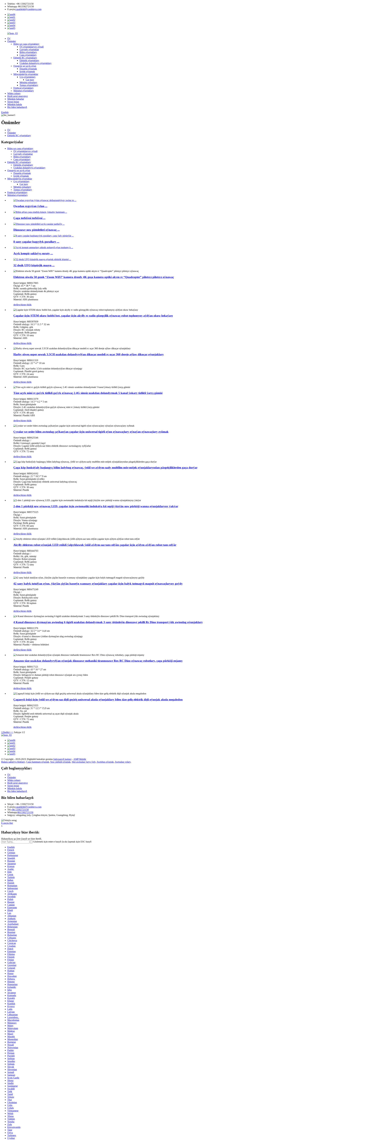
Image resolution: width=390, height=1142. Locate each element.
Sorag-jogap (13, 101)
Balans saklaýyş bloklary (13, 762)
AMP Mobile (79, 759)
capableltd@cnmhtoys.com (28, 9)
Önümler (11, 41)
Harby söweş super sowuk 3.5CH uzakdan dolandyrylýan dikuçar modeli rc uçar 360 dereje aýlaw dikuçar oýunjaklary (88, 354)
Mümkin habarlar (15, 99)
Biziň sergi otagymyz (17, 96)
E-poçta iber (7, 823)
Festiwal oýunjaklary (23, 88)
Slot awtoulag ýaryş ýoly (84, 762)
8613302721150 (25, 812)
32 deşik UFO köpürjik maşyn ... (34, 265)
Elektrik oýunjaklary (29, 60)
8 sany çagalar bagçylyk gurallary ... (36, 241)
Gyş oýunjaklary (27, 77)
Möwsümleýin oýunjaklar (25, 74)
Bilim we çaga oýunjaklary (26, 44)
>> (12, 732)
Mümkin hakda (14, 104)
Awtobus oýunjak (105, 762)
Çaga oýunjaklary (28, 55)
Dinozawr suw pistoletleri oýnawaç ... (36, 229)
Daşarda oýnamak (28, 68)
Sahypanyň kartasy (62, 759)
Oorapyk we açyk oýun (24, 66)
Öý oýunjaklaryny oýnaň (32, 46)
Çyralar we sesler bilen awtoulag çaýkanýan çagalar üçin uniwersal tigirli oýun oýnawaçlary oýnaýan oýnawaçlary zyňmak (90, 431)
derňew (17, 304)
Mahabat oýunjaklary (23, 90)
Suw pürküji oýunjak (60, 762)
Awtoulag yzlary (123, 762)
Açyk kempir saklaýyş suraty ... (33, 253)
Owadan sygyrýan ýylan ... (30, 206)
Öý (8, 38)
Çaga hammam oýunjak (37, 762)
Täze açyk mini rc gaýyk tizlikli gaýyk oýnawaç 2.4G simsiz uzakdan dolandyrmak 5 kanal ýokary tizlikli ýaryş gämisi (87, 393)
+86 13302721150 (20, 809)
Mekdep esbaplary (28, 82)
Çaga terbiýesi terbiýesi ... (29, 218)
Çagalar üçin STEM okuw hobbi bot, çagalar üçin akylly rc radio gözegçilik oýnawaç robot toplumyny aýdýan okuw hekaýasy (93, 315)
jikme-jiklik (26, 304)
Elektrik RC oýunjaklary (25, 57)
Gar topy (30, 79)
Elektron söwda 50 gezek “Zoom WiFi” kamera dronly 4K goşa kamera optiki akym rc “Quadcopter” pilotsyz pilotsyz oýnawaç (93, 277)
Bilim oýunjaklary (28, 52)
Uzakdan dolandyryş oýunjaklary (35, 63)
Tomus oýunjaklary (29, 85)
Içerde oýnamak (27, 71)
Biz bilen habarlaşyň (17, 107)
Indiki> (7, 732)
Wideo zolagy (14, 93)
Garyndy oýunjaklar (29, 49)
